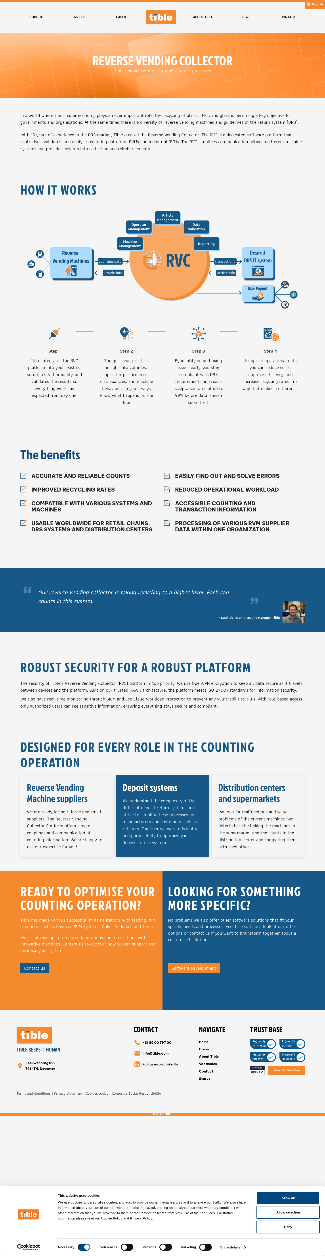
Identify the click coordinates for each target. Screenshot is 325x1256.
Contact (206, 1071)
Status (204, 1079)
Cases (204, 1049)
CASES (121, 17)
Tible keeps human (38, 1049)
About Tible (203, 17)
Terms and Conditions (34, 1093)
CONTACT (288, 17)
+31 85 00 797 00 (157, 1042)
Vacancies (208, 1064)
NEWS (245, 17)
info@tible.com (155, 1053)
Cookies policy (97, 1093)
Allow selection (288, 1212)
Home (203, 1042)
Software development (194, 968)
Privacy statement (68, 1093)
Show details (230, 1247)
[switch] (127, 1247)
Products (36, 17)
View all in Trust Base (287, 1070)
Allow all (288, 1198)
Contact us (34, 968)
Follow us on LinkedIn (160, 1064)
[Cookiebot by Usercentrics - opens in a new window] (28, 1247)
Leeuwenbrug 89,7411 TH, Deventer (40, 1066)
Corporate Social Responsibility (136, 1093)
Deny (288, 1227)
